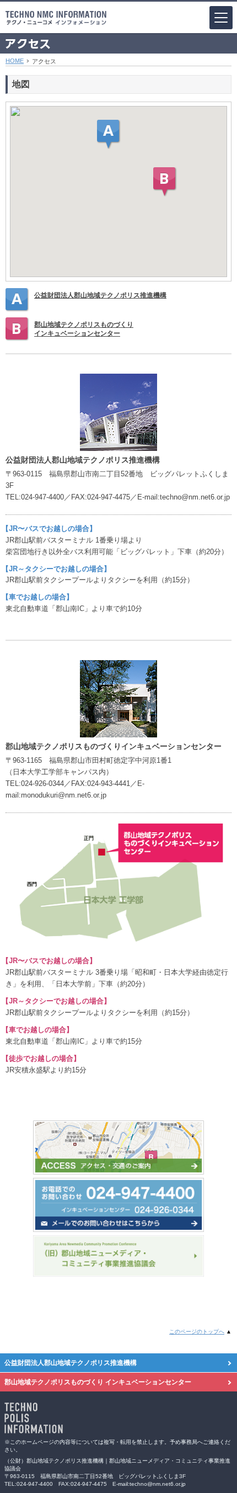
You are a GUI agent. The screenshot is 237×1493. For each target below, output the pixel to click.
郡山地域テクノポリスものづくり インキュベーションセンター (97, 1382)
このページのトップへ (196, 1332)
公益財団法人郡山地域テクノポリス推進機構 (100, 295)
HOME (15, 60)
